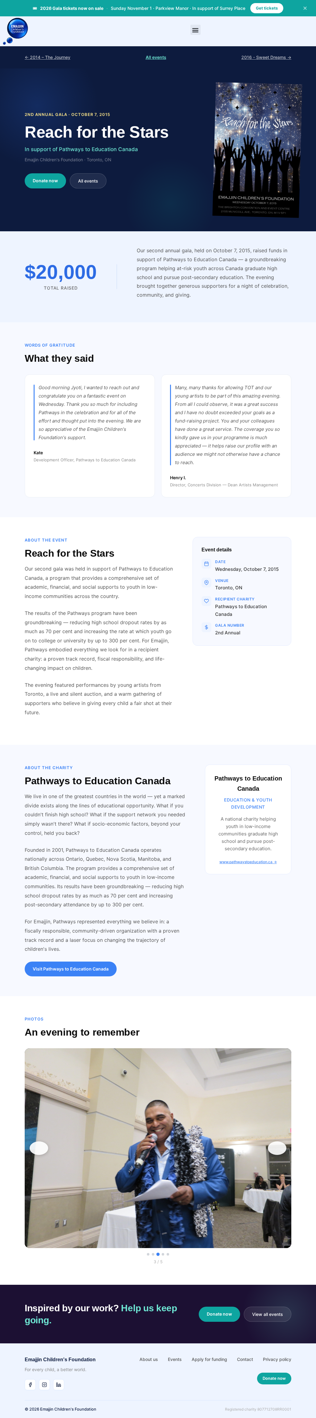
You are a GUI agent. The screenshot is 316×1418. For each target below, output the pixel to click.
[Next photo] (277, 1148)
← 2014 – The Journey (47, 57)
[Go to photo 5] (168, 1254)
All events (156, 57)
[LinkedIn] (58, 1384)
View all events (267, 1314)
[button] (195, 30)
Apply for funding (209, 1359)
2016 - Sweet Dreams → (266, 57)
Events (175, 1359)
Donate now (45, 180)
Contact (245, 1359)
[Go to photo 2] (153, 1254)
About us (148, 1359)
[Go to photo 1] (148, 1254)
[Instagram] (44, 1384)
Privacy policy (277, 1359)
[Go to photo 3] (158, 1254)
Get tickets (267, 8)
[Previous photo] (39, 1148)
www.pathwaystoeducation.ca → (248, 861)
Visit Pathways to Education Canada (71, 968)
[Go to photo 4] (163, 1254)
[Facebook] (30, 1384)
